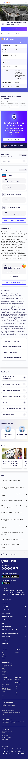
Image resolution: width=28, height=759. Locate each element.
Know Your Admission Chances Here (14, 220)
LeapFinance (18, 679)
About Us (17, 651)
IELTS (3, 695)
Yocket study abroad (7, 731)
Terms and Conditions (7, 737)
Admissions (11, 34)
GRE (16, 692)
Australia (4, 656)
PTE (16, 691)
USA (3, 651)
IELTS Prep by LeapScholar (18, 681)
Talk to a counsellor (6, 682)
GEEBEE (3, 732)
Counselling (4, 697)
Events (3, 691)
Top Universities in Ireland (6, 673)
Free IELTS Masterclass (7, 681)
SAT (16, 689)
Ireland (3, 658)
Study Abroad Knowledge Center (6, 689)
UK (2, 652)
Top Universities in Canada (6, 667)
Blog (3, 686)
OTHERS (23, 753)
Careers (17, 652)
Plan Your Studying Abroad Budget (14, 282)
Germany (4, 659)
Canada (3, 654)
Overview (3, 34)
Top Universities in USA (7, 664)
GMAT (16, 694)
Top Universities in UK (7, 665)
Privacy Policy (5, 735)
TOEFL (16, 688)
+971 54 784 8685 (14, 724)
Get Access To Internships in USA (14, 364)
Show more (22, 155)
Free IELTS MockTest (7, 679)
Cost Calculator (5, 684)
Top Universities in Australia (6, 670)
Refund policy (5, 739)
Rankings (18, 34)
